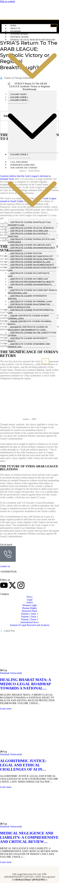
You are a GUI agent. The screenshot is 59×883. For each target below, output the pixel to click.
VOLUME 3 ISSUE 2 (19, 154)
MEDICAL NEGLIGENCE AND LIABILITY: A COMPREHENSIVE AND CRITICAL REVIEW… (29, 837)
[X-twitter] (12, 585)
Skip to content (7, 1)
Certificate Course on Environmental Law (31, 311)
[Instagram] (21, 585)
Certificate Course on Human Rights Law (29, 286)
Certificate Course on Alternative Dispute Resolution (29, 305)
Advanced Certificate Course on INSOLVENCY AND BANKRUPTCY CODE (28, 328)
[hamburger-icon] (53, 25)
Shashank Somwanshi (11, 673)
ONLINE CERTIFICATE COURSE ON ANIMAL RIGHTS (30, 322)
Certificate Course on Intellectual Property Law (29, 223)
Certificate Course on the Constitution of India (32, 334)
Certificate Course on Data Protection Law (32, 269)
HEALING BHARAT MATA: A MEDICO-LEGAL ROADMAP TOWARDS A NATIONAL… (25, 684)
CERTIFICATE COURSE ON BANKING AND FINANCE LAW (29, 345)
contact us (5, 566)
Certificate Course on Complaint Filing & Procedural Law (32, 291)
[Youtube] (4, 585)
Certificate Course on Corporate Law (28, 274)
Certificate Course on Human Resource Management (31, 249)
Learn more (5, 708)
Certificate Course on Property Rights (27, 339)
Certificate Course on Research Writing (27, 297)
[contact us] (8, 554)
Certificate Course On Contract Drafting (28, 235)
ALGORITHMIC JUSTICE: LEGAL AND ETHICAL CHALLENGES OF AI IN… (23, 765)
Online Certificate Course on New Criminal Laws (28, 317)
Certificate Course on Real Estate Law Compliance (31, 240)
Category (4, 594)
